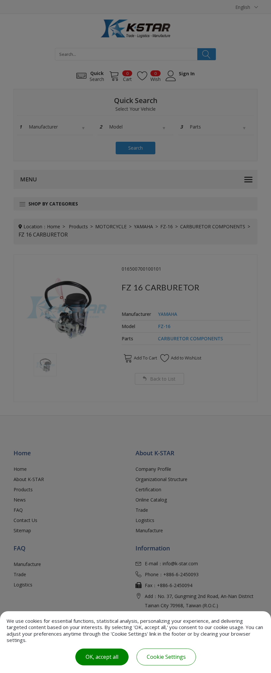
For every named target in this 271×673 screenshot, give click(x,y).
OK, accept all (102, 656)
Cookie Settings (166, 656)
